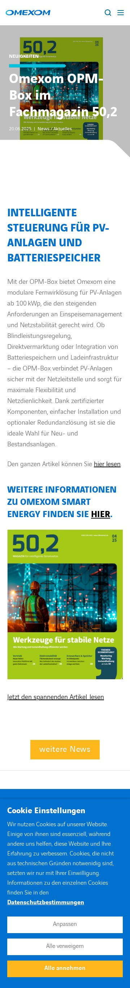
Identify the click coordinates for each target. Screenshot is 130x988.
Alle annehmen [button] (65, 968)
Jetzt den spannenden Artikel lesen (55, 697)
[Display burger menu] (121, 12)
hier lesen (107, 464)
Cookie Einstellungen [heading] (46, 811)
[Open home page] (28, 13)
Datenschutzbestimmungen (45, 902)
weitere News (65, 749)
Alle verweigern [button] (65, 946)
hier (100, 514)
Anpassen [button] (65, 924)
